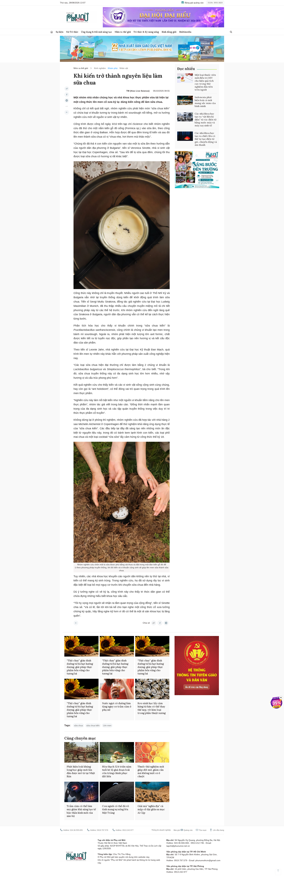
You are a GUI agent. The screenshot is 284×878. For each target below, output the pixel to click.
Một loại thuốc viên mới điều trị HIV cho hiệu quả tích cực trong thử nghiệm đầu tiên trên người (205, 82)
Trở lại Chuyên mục (76, 623)
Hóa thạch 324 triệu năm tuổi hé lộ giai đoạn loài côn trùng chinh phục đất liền (116, 771)
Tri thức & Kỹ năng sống (146, 31)
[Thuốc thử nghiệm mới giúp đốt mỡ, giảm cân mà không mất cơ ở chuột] (152, 752)
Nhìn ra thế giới (123, 31)
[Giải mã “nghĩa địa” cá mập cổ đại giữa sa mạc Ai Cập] (152, 792)
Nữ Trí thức (72, 31)
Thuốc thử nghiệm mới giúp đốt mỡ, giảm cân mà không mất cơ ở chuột (151, 771)
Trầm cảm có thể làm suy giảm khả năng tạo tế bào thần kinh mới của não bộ (81, 810)
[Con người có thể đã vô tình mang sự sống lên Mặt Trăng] (117, 792)
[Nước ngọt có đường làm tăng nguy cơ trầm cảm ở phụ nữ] (117, 689)
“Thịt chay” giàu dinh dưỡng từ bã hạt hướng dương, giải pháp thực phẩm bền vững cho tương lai (80, 667)
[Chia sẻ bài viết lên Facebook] (66, 94)
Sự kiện (59, 31)
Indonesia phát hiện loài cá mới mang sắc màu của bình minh (205, 102)
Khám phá (112, 68)
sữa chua (78, 725)
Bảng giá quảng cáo (194, 2)
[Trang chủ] (51, 32)
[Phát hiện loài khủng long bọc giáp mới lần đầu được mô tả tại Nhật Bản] (81, 752)
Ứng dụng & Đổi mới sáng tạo (96, 31)
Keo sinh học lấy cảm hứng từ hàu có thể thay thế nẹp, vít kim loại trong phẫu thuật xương (152, 708)
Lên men (107, 725)
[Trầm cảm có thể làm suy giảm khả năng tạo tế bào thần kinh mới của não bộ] (81, 792)
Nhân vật (124, 68)
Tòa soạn (202, 830)
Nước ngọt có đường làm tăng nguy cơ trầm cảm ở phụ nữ (116, 706)
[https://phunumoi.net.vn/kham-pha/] (66, 112)
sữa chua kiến (93, 725)
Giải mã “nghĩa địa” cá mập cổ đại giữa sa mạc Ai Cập (151, 809)
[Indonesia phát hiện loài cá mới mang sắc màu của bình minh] (185, 100)
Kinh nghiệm (100, 68)
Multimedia (185, 31)
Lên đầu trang (218, 830)
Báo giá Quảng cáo (183, 830)
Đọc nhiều (186, 68)
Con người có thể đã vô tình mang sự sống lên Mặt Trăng (115, 809)
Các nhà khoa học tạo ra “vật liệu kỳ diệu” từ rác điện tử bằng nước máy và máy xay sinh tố (205, 119)
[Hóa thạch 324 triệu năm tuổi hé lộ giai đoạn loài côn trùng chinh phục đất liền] (117, 752)
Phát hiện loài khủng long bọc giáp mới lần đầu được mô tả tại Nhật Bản (81, 771)
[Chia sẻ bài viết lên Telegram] (66, 100)
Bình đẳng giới (169, 31)
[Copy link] (66, 88)
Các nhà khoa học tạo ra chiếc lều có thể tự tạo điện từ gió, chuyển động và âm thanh (206, 139)
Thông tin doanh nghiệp (161, 830)
